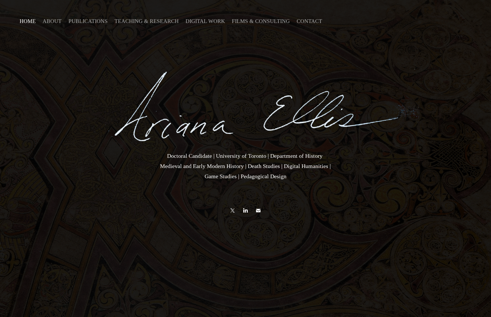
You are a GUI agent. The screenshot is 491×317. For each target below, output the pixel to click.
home (28, 21)
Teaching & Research (147, 21)
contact (309, 21)
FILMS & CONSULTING (261, 21)
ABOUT (52, 21)
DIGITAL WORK (205, 21)
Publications (88, 21)
